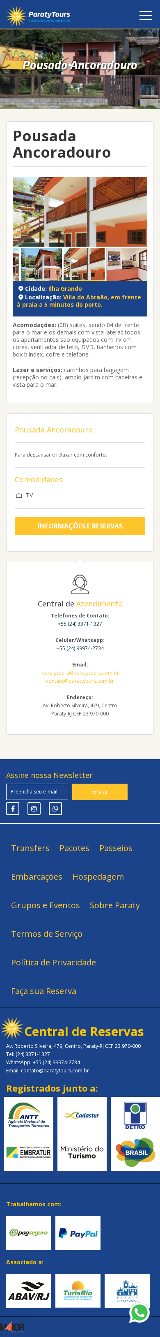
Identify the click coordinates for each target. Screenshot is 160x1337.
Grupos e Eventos (45, 905)
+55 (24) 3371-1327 (80, 623)
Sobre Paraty (115, 905)
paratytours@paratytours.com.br (80, 672)
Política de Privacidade (53, 962)
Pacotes (74, 847)
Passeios (116, 847)
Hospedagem (98, 876)
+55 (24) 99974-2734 (80, 648)
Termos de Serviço (46, 933)
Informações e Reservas (80, 525)
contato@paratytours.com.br (80, 680)
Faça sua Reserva (43, 990)
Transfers (30, 847)
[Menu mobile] (145, 17)
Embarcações (36, 876)
